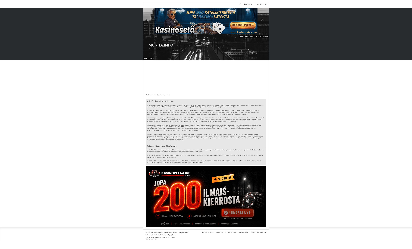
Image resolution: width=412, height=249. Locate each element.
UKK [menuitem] (145, 58)
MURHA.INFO (161, 45)
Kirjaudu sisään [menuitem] (261, 4)
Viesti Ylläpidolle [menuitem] (231, 232)
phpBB (166, 232)
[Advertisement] (206, 78)
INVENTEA (166, 237)
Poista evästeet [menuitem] (243, 232)
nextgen (173, 237)
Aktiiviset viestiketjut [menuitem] (262, 36)
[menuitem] (149, 239)
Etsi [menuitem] (151, 58)
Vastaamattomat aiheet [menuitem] (247, 36)
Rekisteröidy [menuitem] (249, 4)
